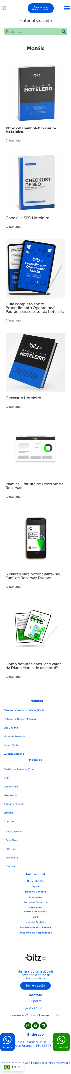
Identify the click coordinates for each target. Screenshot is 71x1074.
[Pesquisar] (63, 31)
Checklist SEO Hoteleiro (27, 218)
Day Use (10, 866)
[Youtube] (35, 1025)
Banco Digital (11, 745)
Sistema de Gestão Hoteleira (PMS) (24, 710)
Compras (9, 821)
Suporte (7, 1047)
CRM (6, 778)
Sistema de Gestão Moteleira (20, 719)
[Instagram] (27, 1025)
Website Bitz (14, 753)
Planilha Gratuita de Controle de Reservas (35, 486)
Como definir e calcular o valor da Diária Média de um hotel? (33, 666)
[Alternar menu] (67, 8)
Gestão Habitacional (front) (20, 769)
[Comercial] (61, 1040)
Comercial (61, 1047)
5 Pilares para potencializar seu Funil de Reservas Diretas (34, 576)
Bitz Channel (11, 727)
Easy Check (12, 840)
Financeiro (12, 857)
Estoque (8, 812)
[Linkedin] (43, 1025)
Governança (11, 786)
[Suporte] (7, 1040)
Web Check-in (14, 831)
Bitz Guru (11, 849)
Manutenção (11, 795)
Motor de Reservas (14, 736)
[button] (13, 140)
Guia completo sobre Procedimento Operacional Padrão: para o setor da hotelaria (35, 308)
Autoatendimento (14, 804)
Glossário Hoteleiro (24, 398)
